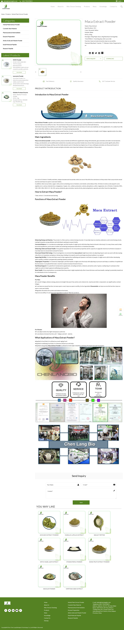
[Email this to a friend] (102, 53)
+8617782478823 (27, 1)
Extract (41, 122)
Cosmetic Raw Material (10, 28)
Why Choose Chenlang (74, 6)
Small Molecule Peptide (10, 44)
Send (81, 502)
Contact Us (113, 6)
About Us (61, 6)
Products (87, 6)
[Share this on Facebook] (93, 52)
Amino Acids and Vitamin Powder (12, 40)
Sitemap (46, 620)
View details (19, 72)
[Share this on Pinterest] (99, 52)
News (95, 6)
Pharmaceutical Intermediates (11, 32)
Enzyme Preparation (9, 36)
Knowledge (103, 6)
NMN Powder (17, 60)
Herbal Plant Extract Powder (20, 14)
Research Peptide (8, 48)
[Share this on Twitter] (96, 52)
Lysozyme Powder (18, 76)
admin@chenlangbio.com (10, 1)
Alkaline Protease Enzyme (20, 92)
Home (53, 6)
